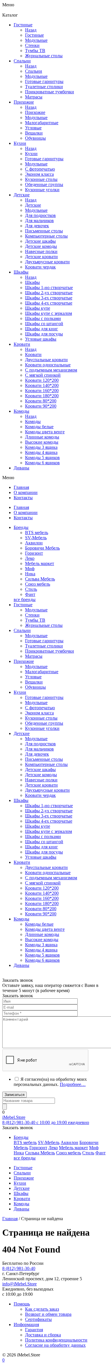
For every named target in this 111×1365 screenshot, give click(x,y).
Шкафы (32, 282)
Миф (29, 568)
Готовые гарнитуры (44, 640)
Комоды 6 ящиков (42, 462)
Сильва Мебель (40, 578)
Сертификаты (38, 1319)
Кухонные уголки (42, 728)
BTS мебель (36, 532)
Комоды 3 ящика (41, 447)
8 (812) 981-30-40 (18, 1268)
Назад (30, 29)
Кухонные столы (41, 718)
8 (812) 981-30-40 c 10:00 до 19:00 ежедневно (45, 1122)
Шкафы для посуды (44, 333)
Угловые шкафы (40, 339)
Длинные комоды (42, 436)
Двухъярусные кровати (47, 790)
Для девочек (37, 754)
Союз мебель (37, 584)
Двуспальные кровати (46, 867)
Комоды (33, 421)
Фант (30, 594)
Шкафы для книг (41, 328)
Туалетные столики (44, 645)
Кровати (33, 354)
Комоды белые (39, 426)
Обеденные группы (44, 723)
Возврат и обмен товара (48, 1314)
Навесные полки (41, 779)
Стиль (31, 589)
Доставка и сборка (43, 1334)
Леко (29, 558)
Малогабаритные (41, 671)
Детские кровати (41, 785)
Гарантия (34, 1329)
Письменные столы (44, 759)
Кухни (31, 153)
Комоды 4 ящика (41, 452)
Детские (33, 205)
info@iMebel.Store (19, 1283)
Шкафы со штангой (44, 323)
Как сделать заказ (42, 1309)
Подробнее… (73, 1084)
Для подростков (40, 743)
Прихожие (35, 112)
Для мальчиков (39, 748)
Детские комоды (41, 774)
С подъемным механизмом (51, 877)
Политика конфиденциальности (56, 1340)
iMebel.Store (13, 1117)
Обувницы (35, 687)
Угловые (33, 676)
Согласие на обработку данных (55, 1345)
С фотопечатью (40, 707)
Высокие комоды (41, 442)
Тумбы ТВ (35, 620)
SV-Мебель (36, 537)
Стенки (32, 615)
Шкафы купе (37, 308)
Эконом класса (39, 712)
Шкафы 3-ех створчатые (48, 297)
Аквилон (34, 542)
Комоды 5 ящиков (42, 457)
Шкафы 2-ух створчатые (49, 292)
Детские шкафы (40, 769)
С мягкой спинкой (43, 882)
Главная (10, 1218)
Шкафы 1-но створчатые (49, 287)
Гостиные (34, 35)
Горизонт (34, 553)
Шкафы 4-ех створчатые (48, 303)
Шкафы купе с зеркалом (48, 313)
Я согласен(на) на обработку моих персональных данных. (50, 1082)
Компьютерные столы (46, 764)
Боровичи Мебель (42, 548)
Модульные (36, 609)
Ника (30, 573)
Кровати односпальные (48, 872)
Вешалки (34, 681)
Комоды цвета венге (45, 431)
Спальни (33, 71)
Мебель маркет (39, 563)
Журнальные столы (44, 625)
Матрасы (33, 656)
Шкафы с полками (43, 318)
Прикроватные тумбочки (49, 651)
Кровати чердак (40, 795)
